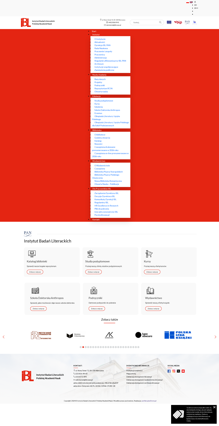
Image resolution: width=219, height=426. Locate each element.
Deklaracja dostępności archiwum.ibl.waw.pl (142, 383)
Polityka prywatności (134, 371)
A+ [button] (195, 5)
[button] (41, 337)
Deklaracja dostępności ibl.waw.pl (139, 377)
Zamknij (214, 407)
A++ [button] (196, 8)
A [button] (195, 2)
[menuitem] (94, 31)
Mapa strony (131, 374)
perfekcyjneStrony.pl (149, 401)
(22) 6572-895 (81, 377)
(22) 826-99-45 (81, 374)
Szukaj (161, 22)
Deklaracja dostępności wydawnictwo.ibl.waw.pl (144, 380)
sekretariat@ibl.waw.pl (84, 380)
